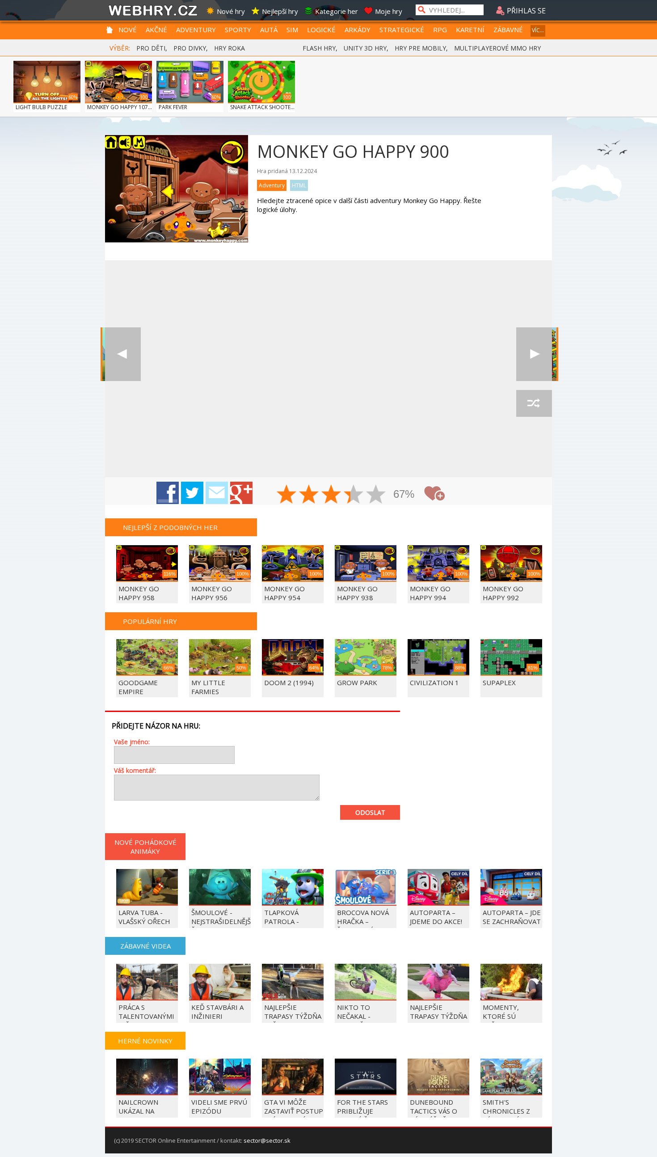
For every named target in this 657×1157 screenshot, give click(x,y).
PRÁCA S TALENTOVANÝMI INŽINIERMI (146, 1016)
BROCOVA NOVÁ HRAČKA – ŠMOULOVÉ (363, 921)
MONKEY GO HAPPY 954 (284, 593)
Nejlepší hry (280, 11)
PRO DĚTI (150, 48)
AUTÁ (269, 29)
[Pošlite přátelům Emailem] (217, 493)
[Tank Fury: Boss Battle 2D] (123, 354)
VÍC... (538, 30)
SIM (292, 29)
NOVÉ (127, 29)
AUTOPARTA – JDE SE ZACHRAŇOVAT (512, 917)
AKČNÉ (156, 29)
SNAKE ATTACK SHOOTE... (262, 107)
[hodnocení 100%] (376, 495)
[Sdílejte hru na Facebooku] (167, 493)
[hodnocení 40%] (309, 495)
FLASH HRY (319, 48)
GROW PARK (357, 682)
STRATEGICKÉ (401, 29)
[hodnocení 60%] (331, 495)
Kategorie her (336, 11)
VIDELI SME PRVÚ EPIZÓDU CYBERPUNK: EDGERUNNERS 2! (219, 1115)
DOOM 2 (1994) (289, 682)
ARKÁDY (358, 29)
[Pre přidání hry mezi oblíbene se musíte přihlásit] (434, 493)
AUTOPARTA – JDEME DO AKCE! (436, 917)
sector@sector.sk (267, 1140)
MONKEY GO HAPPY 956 (211, 593)
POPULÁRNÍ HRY (150, 621)
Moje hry (388, 11)
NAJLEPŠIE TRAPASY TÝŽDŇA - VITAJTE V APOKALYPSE (438, 1020)
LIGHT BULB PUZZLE (41, 107)
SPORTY (238, 29)
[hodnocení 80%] (354, 495)
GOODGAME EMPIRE (138, 687)
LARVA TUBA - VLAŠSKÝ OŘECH (144, 917)
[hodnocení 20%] (287, 495)
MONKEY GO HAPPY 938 (357, 593)
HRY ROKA (229, 48)
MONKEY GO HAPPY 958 (138, 593)
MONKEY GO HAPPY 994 (430, 593)
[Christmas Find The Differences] (534, 354)
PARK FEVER (173, 107)
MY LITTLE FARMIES (208, 687)
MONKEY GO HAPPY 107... (119, 107)
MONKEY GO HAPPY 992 (503, 593)
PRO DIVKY (189, 48)
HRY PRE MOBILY (420, 48)
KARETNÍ (470, 29)
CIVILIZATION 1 (434, 682)
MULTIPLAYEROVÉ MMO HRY (497, 48)
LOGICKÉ (321, 29)
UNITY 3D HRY (365, 48)
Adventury (272, 185)
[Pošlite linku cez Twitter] (192, 493)
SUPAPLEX (499, 682)
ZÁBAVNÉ (508, 29)
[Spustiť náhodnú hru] (534, 403)
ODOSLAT (370, 812)
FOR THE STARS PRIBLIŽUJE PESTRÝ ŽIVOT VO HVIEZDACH (366, 1115)
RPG (440, 29)
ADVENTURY (196, 29)
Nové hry (231, 11)
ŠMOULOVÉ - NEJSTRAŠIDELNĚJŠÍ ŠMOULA (222, 921)
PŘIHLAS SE (525, 11)
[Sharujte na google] (241, 493)
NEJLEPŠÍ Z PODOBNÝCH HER (170, 527)
